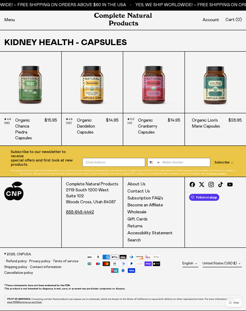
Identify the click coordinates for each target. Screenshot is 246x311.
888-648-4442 (80, 212)
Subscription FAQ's (145, 198)
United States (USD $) (220, 263)
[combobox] (154, 162)
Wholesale (136, 212)
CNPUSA (24, 254)
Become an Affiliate (145, 205)
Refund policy (16, 261)
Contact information (45, 267)
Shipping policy (15, 267)
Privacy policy (39, 261)
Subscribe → (223, 162)
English (188, 263)
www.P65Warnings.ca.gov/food (24, 302)
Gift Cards (137, 219)
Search (134, 240)
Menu (9, 20)
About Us (136, 184)
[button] (233, 20)
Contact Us (138, 191)
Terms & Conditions (217, 173)
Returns (135, 226)
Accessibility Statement (150, 233)
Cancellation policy (18, 273)
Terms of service (65, 261)
